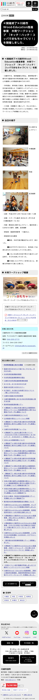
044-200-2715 (13, 339)
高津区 (28, 596)
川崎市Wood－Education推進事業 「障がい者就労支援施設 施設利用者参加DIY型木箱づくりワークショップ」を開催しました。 (20, 573)
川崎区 (6, 596)
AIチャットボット (28, 584)
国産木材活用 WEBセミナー (14, 387)
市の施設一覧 (29, 643)
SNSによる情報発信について (14, 440)
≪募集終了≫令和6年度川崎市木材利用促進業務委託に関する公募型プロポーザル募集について (20, 424)
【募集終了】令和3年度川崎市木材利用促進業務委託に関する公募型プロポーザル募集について (20, 476)
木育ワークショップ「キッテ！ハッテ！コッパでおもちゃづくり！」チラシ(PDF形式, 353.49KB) (20, 317)
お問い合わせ (28, 695)
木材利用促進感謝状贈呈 (13, 374)
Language (28, 5)
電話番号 (11, 659)
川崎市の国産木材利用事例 (13, 396)
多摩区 (14, 600)
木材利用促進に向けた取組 (13, 365)
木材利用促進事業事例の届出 (14, 377)
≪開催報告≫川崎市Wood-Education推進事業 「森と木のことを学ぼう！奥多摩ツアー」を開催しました (20, 518)
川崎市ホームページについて (12, 695)
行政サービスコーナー (20, 690)
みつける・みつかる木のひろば (15, 384)
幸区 (13, 596)
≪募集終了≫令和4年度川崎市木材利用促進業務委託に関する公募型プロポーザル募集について (20, 460)
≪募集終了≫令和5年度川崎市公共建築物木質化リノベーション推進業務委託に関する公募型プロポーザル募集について (20, 410)
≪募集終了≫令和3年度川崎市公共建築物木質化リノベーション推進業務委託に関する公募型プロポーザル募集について (20, 468)
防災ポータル (20, 3)
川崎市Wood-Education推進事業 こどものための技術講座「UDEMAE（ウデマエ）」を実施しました (20, 535)
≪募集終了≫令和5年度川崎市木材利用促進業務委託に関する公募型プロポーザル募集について (20, 445)
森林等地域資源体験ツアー (13, 404)
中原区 (20, 596)
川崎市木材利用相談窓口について (16, 415)
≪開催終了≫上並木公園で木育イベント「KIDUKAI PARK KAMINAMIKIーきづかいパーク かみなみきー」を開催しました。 (20, 435)
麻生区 (22, 600)
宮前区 (6, 600)
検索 (35, 9)
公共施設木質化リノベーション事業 (17, 418)
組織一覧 (10, 643)
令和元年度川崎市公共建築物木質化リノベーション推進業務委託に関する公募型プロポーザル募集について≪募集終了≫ (20, 491)
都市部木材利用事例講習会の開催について (19, 501)
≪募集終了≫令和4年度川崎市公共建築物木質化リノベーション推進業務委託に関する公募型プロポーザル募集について (20, 453)
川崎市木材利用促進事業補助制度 (16, 381)
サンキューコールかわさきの (28, 659)
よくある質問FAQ (11, 583)
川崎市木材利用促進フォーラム (15, 429)
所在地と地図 (6, 690)
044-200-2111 (10, 679)
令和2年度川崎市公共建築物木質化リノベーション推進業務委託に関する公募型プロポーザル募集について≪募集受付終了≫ (20, 483)
